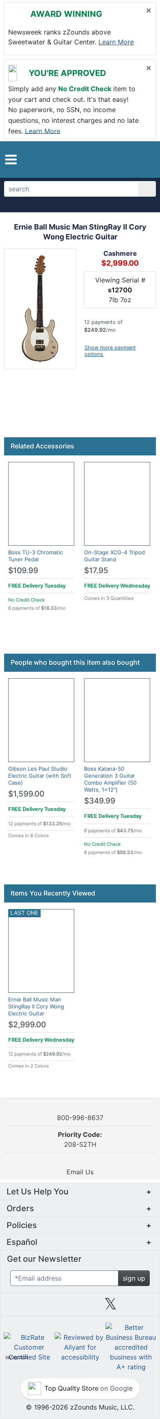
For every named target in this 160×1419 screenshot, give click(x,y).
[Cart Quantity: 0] (113, 159)
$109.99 (23, 570)
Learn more (116, 42)
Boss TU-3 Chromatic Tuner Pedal (35, 556)
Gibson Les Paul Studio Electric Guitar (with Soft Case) (39, 775)
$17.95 (96, 570)
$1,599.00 (26, 794)
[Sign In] (130, 159)
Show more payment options (110, 350)
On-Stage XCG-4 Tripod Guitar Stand (114, 556)
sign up (134, 1278)
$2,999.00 (27, 1024)
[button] (11, 159)
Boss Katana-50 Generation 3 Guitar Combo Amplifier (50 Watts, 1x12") (110, 779)
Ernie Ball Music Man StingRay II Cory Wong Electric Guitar (36, 1006)
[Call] (144, 159)
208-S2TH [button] (80, 1139)
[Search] (147, 189)
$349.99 (99, 801)
